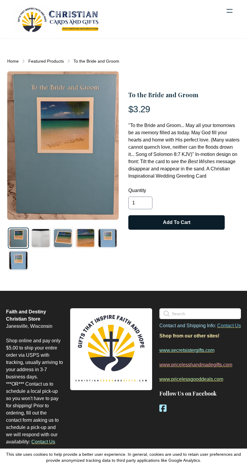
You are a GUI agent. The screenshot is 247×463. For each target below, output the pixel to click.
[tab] (18, 238)
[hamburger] (229, 11)
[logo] (57, 19)
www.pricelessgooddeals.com (191, 379)
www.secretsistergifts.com (186, 350)
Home (13, 61)
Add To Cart (176, 222)
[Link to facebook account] (163, 408)
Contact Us (43, 441)
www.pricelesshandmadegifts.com (195, 364)
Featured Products (46, 61)
